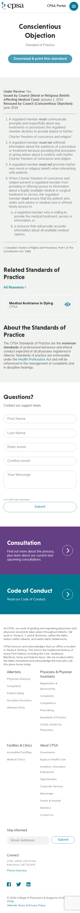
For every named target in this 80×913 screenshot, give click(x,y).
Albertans (14, 672)
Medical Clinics (16, 759)
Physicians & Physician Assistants (56, 674)
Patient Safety (15, 693)
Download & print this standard (40, 59)
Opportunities (48, 779)
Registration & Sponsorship (48, 686)
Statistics (45, 808)
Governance (47, 752)
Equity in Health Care (53, 759)
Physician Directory (18, 679)
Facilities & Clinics (19, 745)
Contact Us (47, 815)
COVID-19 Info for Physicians (51, 727)
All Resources (14, 287)
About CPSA (49, 745)
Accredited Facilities (19, 752)
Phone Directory (17, 870)
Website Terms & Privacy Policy (26, 905)
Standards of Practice (53, 717)
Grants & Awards (50, 801)
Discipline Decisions (19, 700)
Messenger (47, 793)
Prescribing (47, 710)
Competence (48, 703)
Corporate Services (51, 786)
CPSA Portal (56, 6)
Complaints (14, 686)
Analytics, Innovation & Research (53, 770)
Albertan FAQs (16, 707)
